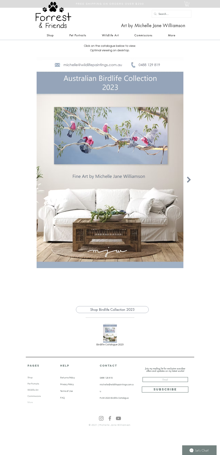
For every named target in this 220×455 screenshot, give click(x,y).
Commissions (34, 396)
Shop (30, 377)
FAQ (62, 398)
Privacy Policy (67, 384)
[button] (187, 3)
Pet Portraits (33, 383)
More (30, 402)
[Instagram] (101, 418)
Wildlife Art (33, 390)
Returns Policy (67, 378)
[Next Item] (189, 180)
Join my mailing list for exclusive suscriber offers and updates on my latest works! (165, 369)
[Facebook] (110, 418)
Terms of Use (66, 391)
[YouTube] (118, 418)
